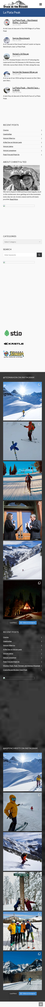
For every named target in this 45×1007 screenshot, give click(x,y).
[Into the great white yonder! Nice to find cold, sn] (22, 811)
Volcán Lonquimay (9, 150)
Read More (14, 199)
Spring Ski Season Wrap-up (25, 72)
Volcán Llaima (8, 146)
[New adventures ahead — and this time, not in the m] (22, 520)
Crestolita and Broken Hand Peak (15, 670)
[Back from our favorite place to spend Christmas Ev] (22, 600)
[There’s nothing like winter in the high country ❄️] (22, 851)
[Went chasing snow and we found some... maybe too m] (22, 441)
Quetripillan (7, 134)
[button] (39, 255)
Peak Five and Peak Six (11, 154)
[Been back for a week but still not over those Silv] (22, 772)
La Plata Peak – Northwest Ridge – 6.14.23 (25, 21)
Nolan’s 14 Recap (21, 53)
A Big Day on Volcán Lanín (12, 142)
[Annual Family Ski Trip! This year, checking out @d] (22, 931)
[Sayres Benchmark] (6, 40)
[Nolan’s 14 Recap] (6, 56)
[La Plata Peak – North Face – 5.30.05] (6, 90)
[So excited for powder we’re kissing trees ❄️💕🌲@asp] (22, 891)
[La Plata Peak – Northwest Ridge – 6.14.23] (6, 22)
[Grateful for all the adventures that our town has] (22, 970)
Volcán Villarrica (9, 138)
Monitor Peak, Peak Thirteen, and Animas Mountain (21, 666)
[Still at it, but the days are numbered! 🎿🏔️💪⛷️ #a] (22, 480)
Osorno (6, 130)
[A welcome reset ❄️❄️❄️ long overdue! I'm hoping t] (22, 560)
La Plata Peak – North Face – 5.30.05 (26, 88)
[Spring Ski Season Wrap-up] (6, 74)
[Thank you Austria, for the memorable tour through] (22, 401)
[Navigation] (40, 4)
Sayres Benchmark (21, 38)
